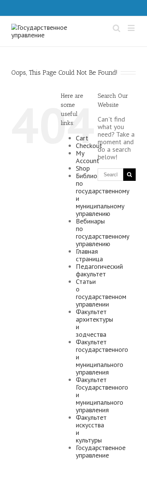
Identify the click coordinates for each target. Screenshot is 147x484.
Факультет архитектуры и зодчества (94, 323)
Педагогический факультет (99, 270)
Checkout (89, 145)
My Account (87, 157)
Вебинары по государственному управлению (102, 232)
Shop (83, 168)
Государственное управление (101, 451)
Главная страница (89, 255)
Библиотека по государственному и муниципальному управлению (102, 194)
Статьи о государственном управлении (101, 292)
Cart (82, 138)
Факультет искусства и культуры (91, 428)
